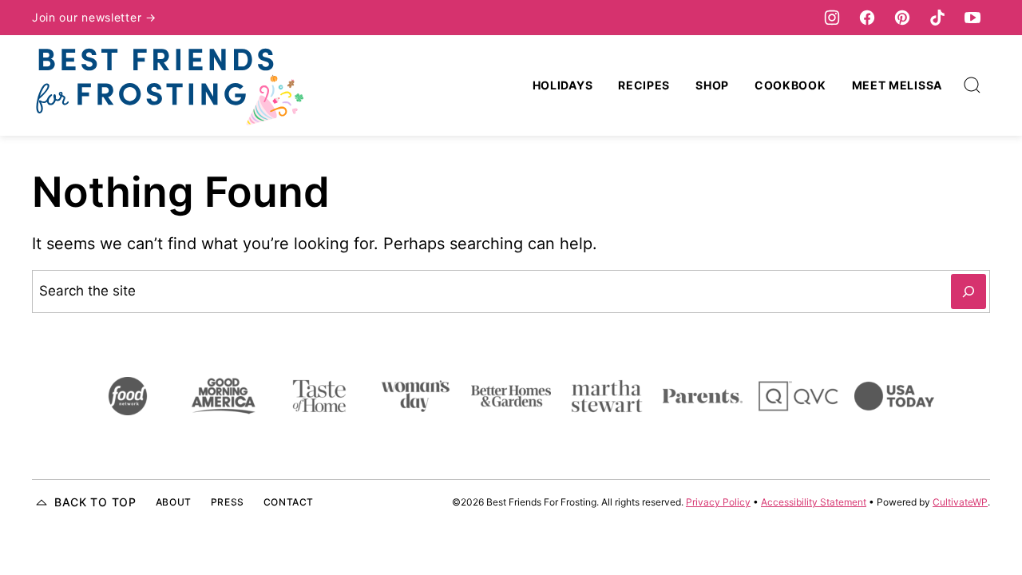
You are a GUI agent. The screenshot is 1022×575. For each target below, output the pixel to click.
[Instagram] (832, 17)
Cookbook (790, 85)
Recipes (644, 85)
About (174, 502)
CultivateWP (960, 502)
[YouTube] (972, 17)
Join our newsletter (88, 17)
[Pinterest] (902, 17)
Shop (712, 85)
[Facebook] (867, 17)
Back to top (95, 502)
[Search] (972, 85)
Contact (288, 502)
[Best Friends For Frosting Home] (167, 85)
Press (227, 502)
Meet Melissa (897, 85)
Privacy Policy (718, 502)
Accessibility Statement (813, 502)
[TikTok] (937, 17)
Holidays (563, 85)
